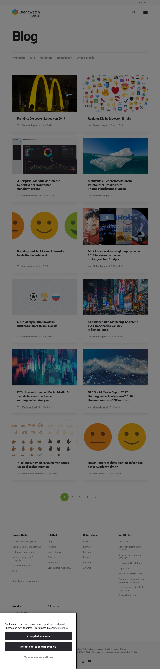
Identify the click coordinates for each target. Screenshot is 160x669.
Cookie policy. (60, 627)
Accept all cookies (38, 636)
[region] (38, 641)
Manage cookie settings (38, 657)
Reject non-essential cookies (38, 646)
